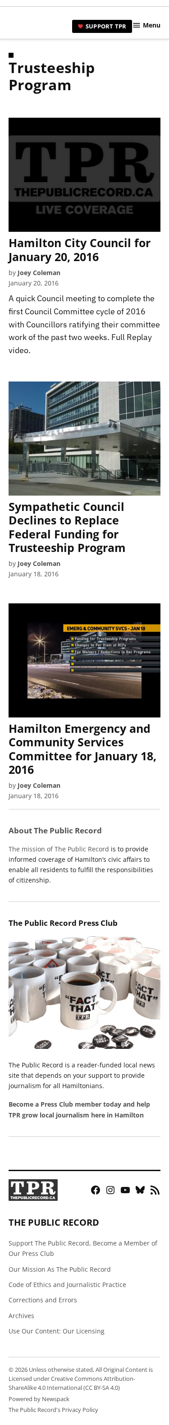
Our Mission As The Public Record (60, 1269)
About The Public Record (55, 830)
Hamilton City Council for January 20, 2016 (80, 249)
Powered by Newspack (39, 1399)
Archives (21, 1315)
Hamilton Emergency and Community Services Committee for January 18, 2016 (82, 749)
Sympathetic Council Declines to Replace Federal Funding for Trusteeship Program (67, 527)
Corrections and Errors (43, 1300)
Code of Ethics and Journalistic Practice (67, 1284)
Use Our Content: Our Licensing (57, 1331)
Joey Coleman (39, 272)
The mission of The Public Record (59, 849)
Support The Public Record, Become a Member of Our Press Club (83, 1248)
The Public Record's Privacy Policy (53, 1410)
